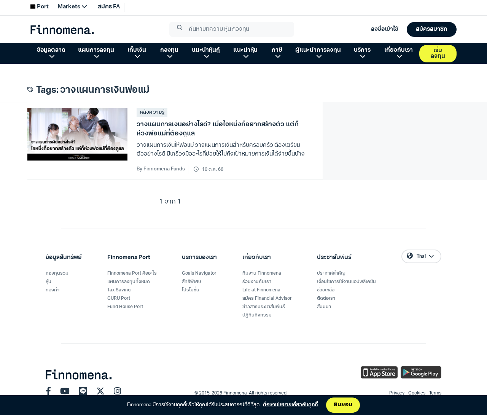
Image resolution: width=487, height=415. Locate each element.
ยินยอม (343, 405)
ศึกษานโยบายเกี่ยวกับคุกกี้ (290, 404)
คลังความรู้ (152, 112)
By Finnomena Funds (161, 169)
